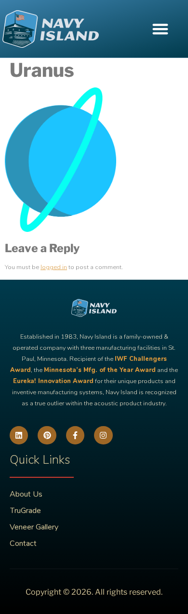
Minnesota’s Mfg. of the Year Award (100, 370)
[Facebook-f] (75, 435)
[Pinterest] (47, 435)
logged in (53, 267)
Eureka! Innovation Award (53, 381)
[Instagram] (103, 435)
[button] (160, 29)
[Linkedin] (19, 435)
